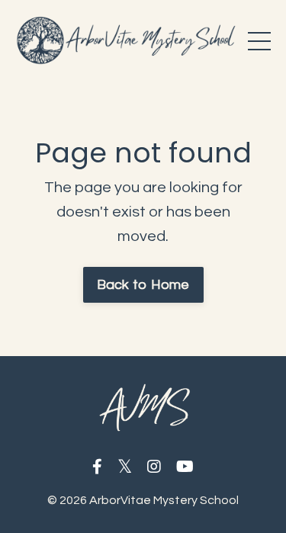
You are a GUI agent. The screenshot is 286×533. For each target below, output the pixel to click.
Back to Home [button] (143, 285)
